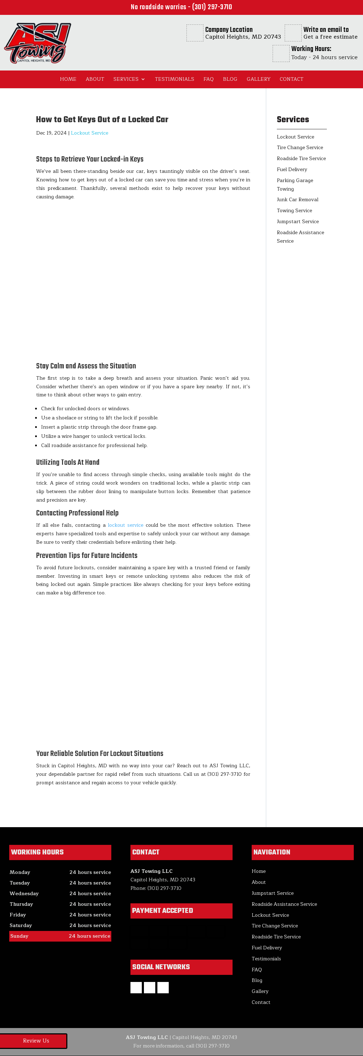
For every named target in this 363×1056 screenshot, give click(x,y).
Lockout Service (89, 133)
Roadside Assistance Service (284, 904)
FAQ (208, 79)
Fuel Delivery (267, 948)
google (149, 987)
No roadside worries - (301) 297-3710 (181, 7)
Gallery (258, 79)
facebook (136, 987)
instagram (163, 987)
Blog (230, 79)
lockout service (125, 525)
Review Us (36, 1041)
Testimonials (174, 79)
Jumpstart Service (273, 893)
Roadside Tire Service (276, 937)
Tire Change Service (275, 926)
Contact (291, 79)
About (95, 79)
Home (68, 79)
